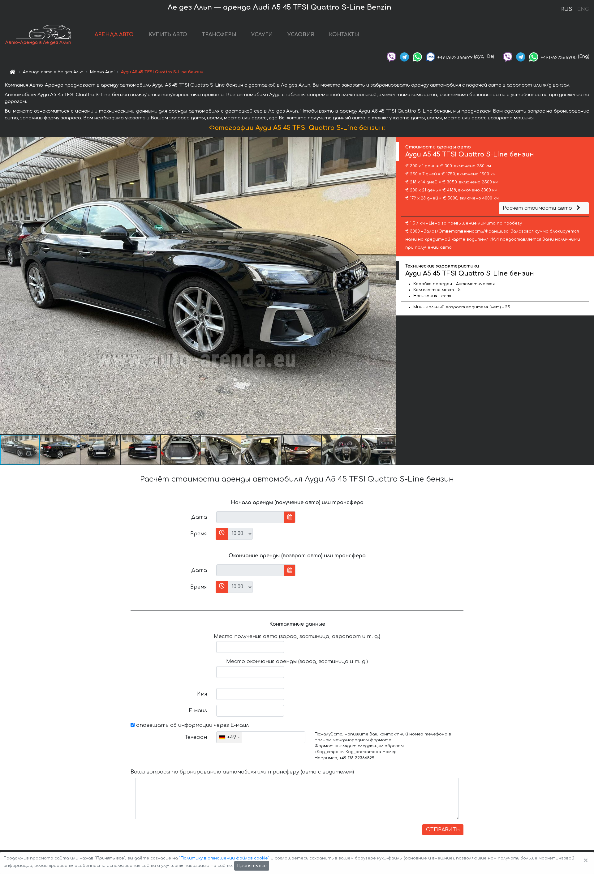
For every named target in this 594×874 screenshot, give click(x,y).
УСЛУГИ (262, 34)
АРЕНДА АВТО (114, 34)
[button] (60, 449)
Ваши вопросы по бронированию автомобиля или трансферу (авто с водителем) (242, 772)
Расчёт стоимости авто (538, 208)
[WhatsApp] (417, 56)
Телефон (196, 737)
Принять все (251, 865)
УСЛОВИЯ (300, 34)
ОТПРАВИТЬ (443, 830)
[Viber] (391, 56)
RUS (566, 9)
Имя (201, 694)
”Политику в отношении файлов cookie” (224, 858)
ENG (582, 9)
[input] (250, 517)
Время (198, 534)
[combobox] (229, 737)
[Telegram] (404, 56)
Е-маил (198, 710)
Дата (199, 517)
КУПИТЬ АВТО (167, 34)
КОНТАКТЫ (344, 34)
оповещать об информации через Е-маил (192, 725)
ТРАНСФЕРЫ (219, 34)
